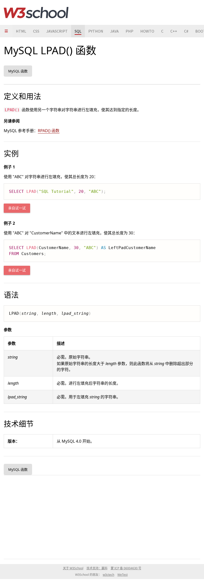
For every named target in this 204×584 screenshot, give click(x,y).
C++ (173, 31)
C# (186, 31)
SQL (78, 31)
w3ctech (108, 575)
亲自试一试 (17, 208)
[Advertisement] (102, 516)
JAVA (114, 31)
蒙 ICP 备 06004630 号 (126, 568)
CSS (36, 31)
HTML (21, 31)
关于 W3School (73, 568)
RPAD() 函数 (48, 130)
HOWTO (147, 31)
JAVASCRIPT (57, 31)
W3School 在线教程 (36, 12)
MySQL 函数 (18, 71)
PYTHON (95, 31)
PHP (129, 31)
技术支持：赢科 (97, 568)
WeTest (122, 575)
